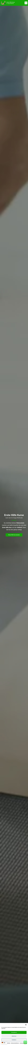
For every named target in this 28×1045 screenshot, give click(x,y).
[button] (26, 1024)
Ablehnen (14, 1036)
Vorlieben (14, 1039)
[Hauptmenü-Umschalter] (26, 3)
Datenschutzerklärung (15, 1043)
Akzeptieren (14, 1032)
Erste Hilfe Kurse (11, 2)
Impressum (22, 1043)
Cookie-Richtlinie (7, 1043)
